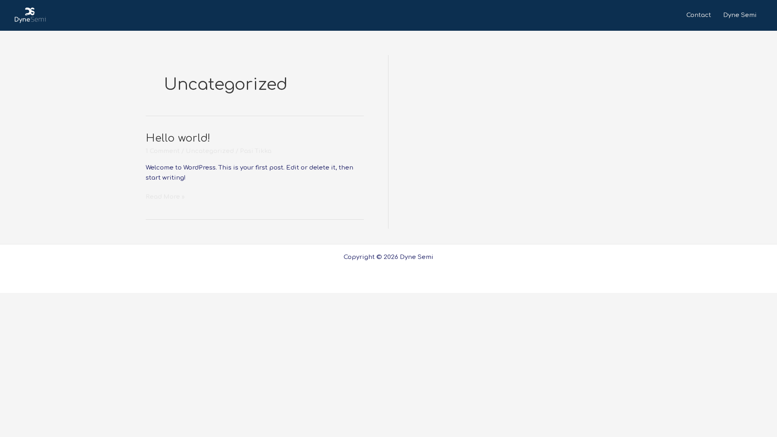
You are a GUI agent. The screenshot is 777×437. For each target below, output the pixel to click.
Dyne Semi (740, 15)
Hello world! (178, 138)
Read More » (165, 196)
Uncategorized (210, 151)
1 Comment (163, 151)
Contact (698, 15)
